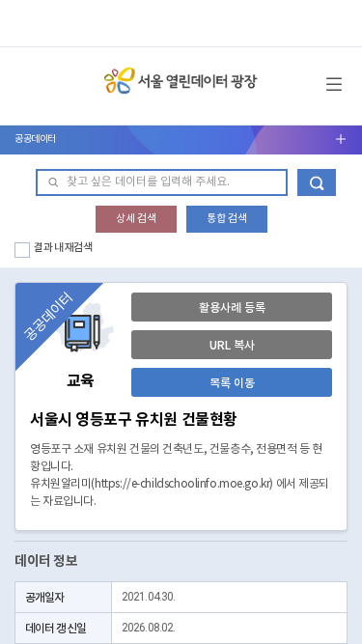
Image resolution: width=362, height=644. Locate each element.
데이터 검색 (316, 182)
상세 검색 (136, 218)
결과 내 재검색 (63, 247)
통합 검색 (227, 218)
